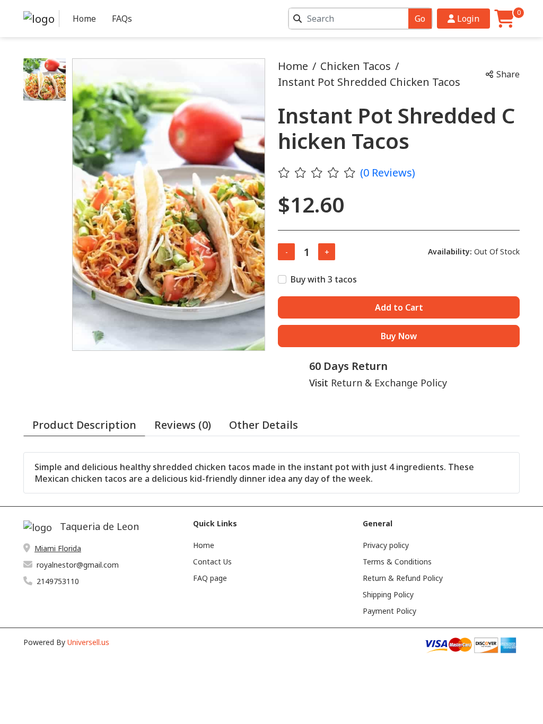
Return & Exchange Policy (389, 382)
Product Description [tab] (84, 425)
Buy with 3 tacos (324, 279)
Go (420, 18)
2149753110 (58, 581)
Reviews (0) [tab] (182, 425)
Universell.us (88, 642)
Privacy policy (386, 545)
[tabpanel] (271, 472)
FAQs (122, 18)
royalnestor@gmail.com (78, 565)
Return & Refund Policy (403, 578)
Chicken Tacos (355, 66)
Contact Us (212, 562)
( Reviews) (387, 172)
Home (84, 18)
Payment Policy (389, 611)
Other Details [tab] (263, 425)
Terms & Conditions (397, 562)
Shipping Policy (388, 594)
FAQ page (210, 578)
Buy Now (399, 336)
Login (467, 18)
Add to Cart (399, 307)
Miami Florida (57, 548)
